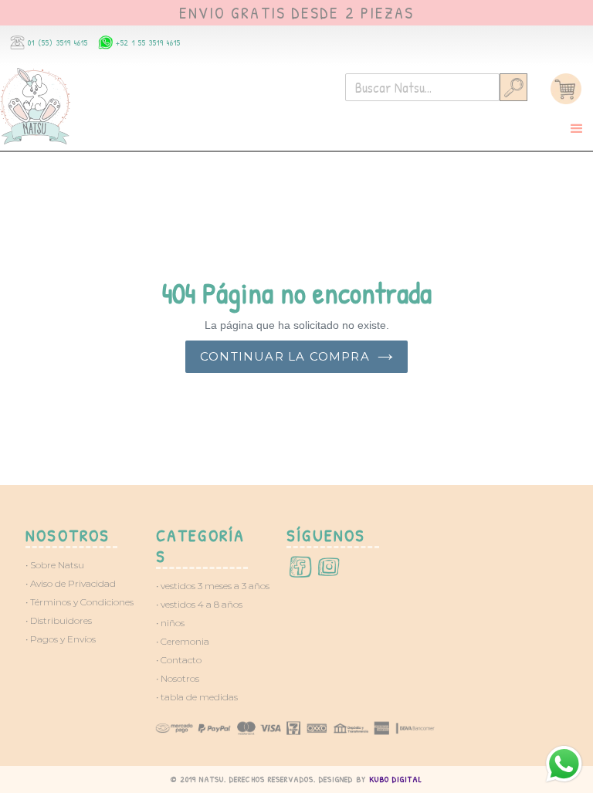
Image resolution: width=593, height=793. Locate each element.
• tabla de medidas (197, 697)
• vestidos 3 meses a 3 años (212, 585)
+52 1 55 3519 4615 (148, 42)
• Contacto (179, 660)
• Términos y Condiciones (79, 602)
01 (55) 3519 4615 (58, 42)
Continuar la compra (285, 356)
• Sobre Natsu (54, 565)
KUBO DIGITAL (395, 779)
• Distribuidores (58, 620)
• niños (170, 623)
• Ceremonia (182, 641)
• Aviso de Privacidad (70, 583)
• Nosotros (177, 678)
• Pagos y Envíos (60, 639)
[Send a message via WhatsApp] (564, 764)
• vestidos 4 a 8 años (199, 604)
